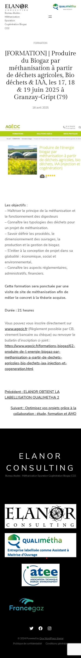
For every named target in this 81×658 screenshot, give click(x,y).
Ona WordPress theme (51, 638)
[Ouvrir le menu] (50, 16)
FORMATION (40, 43)
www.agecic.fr (16, 329)
